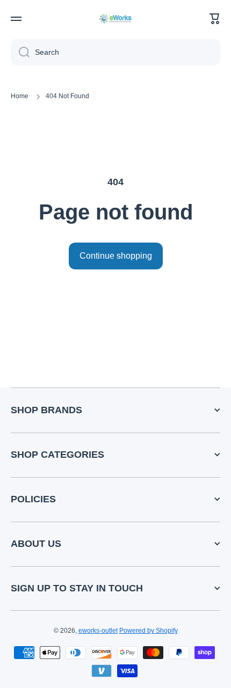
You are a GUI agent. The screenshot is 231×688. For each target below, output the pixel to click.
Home (19, 96)
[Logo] (115, 18)
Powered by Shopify (148, 630)
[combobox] (115, 52)
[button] (215, 18)
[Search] (20, 52)
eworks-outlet (98, 630)
